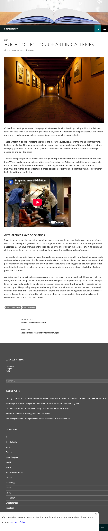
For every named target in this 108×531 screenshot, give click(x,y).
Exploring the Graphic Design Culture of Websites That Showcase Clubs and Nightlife (42, 404)
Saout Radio (11, 29)
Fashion (9, 452)
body (8, 447)
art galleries (29, 307)
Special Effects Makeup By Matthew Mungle (40, 331)
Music (8, 488)
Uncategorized (12, 503)
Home (8, 468)
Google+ (9, 369)
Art (6, 40)
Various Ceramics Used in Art (33, 321)
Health (8, 463)
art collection (13, 307)
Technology (10, 498)
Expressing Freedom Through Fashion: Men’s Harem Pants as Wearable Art (38, 419)
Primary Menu (104, 28)
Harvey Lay (32, 50)
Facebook (10, 366)
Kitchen (9, 478)
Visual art (10, 508)
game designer (12, 457)
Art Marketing (12, 442)
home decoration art (14, 473)
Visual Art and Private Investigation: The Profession (28, 414)
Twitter (9, 371)
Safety (8, 493)
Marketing (10, 483)
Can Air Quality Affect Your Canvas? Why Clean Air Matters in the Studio (37, 409)
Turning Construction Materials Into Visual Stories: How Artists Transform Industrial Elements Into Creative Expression (57, 399)
